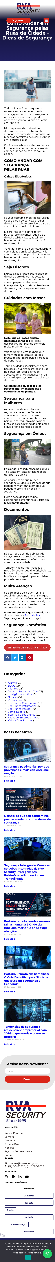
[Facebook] (13, 1177)
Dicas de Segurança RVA (23, 691)
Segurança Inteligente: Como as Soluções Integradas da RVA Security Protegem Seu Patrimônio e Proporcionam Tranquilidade (27, 872)
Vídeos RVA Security (20, 720)
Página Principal (14, 1133)
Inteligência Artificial (20, 694)
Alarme (12, 682)
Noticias (9, 1147)
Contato (9, 1155)
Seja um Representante (18, 1151)
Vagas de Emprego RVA (22, 717)
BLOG (11, 685)
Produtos (10, 1140)
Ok (28, 1257)
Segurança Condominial (22, 703)
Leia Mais (9, 780)
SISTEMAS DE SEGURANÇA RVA (27, 647)
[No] (51, 1250)
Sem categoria (17, 711)
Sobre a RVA (12, 1144)
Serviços (9, 1136)
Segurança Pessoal (19, 708)
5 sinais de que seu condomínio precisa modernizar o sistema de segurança (27, 819)
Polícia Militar (33, 615)
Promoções (15, 700)
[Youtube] (27, 1177)
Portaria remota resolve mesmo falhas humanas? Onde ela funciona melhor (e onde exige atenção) (27, 926)
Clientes (13, 688)
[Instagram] (6, 1177)
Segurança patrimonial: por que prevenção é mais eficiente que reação (26, 770)
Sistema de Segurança (21, 714)
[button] (46, 20)
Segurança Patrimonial (22, 706)
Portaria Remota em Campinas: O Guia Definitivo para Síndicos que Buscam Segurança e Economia (26, 979)
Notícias (13, 697)
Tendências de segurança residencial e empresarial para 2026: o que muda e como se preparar (25, 1031)
